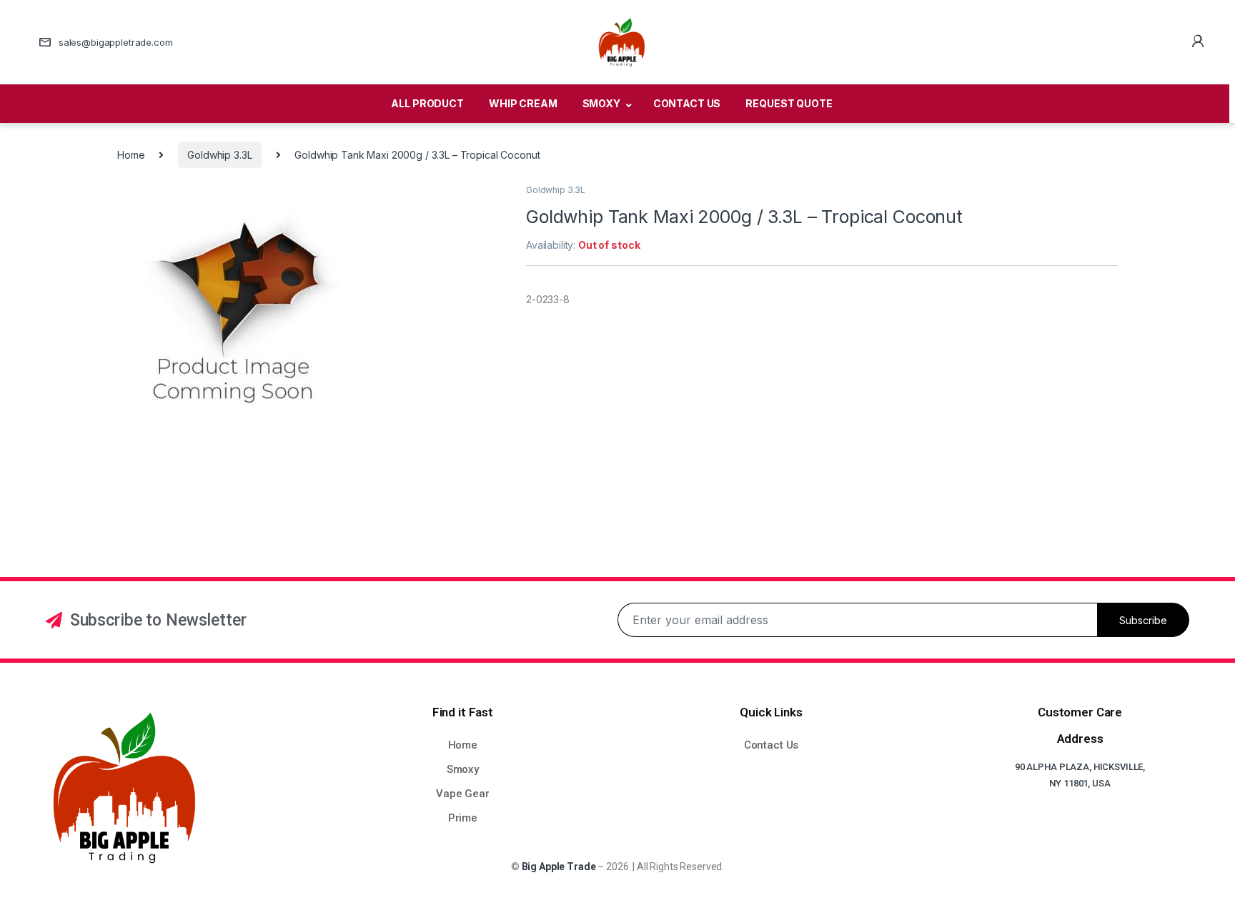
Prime (462, 817)
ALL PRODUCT (427, 103)
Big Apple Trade (559, 866)
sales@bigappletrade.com (116, 42)
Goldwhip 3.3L (219, 155)
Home (130, 155)
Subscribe (1143, 620)
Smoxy (463, 769)
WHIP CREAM (523, 103)
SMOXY (601, 103)
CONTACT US (687, 103)
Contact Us (771, 745)
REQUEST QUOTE (788, 103)
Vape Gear (463, 793)
